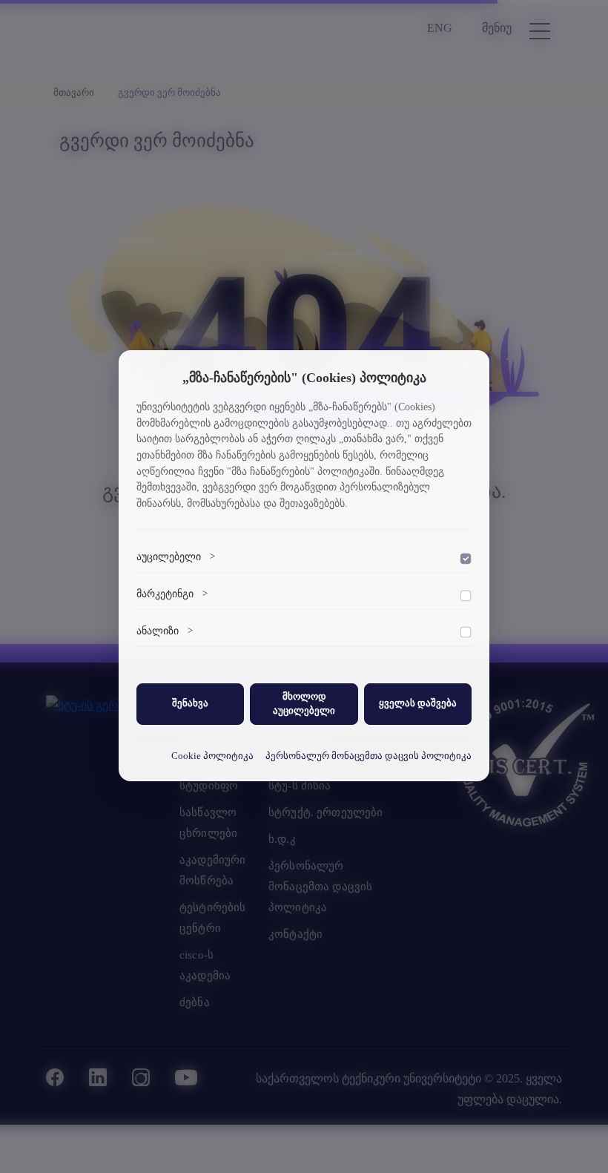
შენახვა (190, 703)
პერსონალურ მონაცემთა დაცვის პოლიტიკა (368, 756)
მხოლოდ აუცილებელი (304, 703)
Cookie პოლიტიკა (212, 756)
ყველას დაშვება (418, 703)
